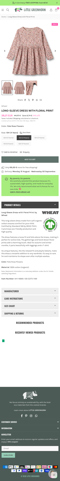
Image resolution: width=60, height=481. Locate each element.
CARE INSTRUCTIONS (13, 298)
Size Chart (26, 132)
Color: (12, 126)
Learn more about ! (30, 410)
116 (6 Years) (8, 144)
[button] (56, 9)
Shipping (16, 118)
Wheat (4, 106)
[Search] (7, 9)
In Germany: (31, 3)
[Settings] (51, 9)
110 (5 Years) (39, 138)
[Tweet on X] (29, 100)
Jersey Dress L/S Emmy (9, 284)
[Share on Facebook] (25, 100)
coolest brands (39, 405)
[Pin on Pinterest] (33, 100)
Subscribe (8, 455)
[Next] (55, 51)
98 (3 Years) (8, 138)
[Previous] (5, 51)
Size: (15, 133)
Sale (55, 24)
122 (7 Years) (24, 144)
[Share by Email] (41, 100)
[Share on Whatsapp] (37, 100)
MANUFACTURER (11, 291)
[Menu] (2, 9)
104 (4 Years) (24, 138)
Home (3, 17)
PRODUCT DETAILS (12, 205)
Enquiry (26, 152)
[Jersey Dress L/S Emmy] (7, 88)
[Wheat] (50, 213)
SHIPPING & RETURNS (14, 313)
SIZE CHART (9, 306)
